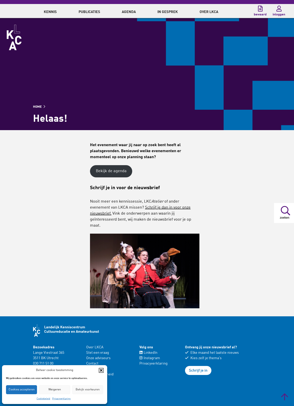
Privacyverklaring (61, 399)
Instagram (152, 358)
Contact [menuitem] (92, 363)
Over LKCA (94, 347)
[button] (101, 370)
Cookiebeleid (43, 399)
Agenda (129, 12)
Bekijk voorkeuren (88, 389)
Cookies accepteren (22, 389)
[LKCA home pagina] (14, 37)
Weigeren (54, 389)
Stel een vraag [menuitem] (97, 353)
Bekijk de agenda (111, 171)
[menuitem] (50, 11)
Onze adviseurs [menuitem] (98, 358)
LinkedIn (150, 353)
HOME (38, 107)
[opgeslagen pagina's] (260, 9)
